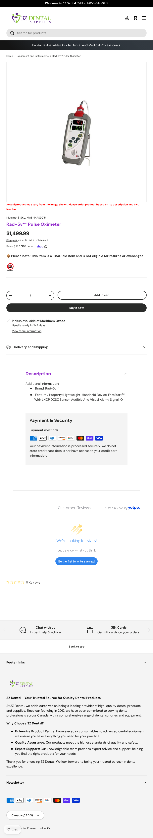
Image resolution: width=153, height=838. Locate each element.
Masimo (11, 217)
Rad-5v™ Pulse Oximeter (66, 56)
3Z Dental (21, 828)
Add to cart (102, 295)
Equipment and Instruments (33, 56)
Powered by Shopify (38, 828)
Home (9, 56)
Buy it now (76, 308)
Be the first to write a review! (76, 561)
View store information (26, 331)
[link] (23, 582)
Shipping (12, 240)
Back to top (76, 646)
